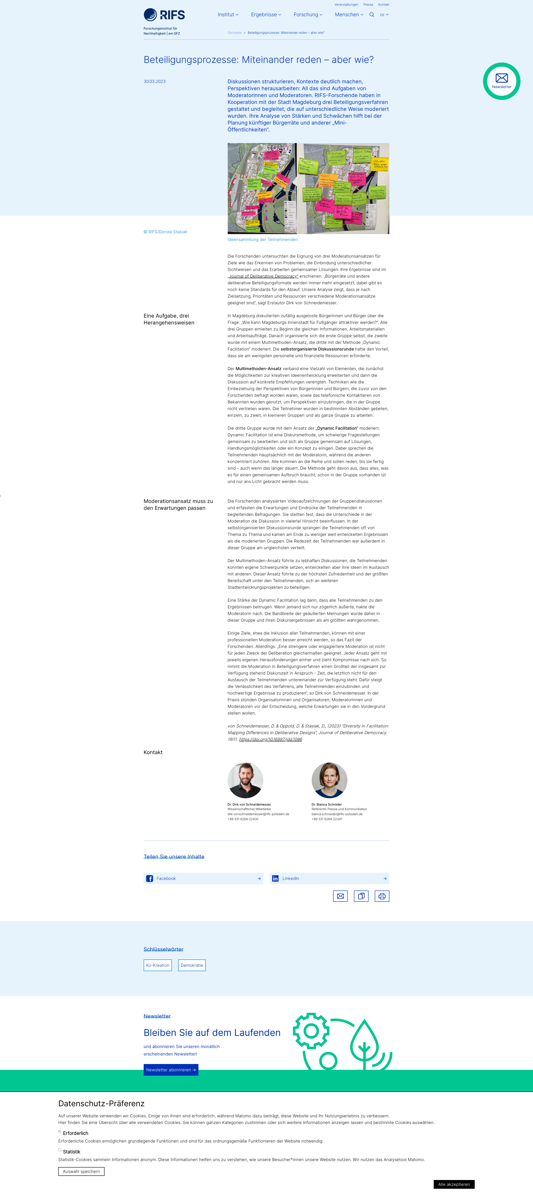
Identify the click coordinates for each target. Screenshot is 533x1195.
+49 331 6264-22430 (243, 819)
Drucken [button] (382, 896)
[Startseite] (164, 14)
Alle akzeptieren (454, 1184)
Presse (368, 4)
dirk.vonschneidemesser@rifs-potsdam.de (258, 814)
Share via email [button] (340, 896)
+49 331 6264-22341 (327, 819)
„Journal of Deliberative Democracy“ (263, 276)
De (382, 15)
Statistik (71, 1151)
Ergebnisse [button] (264, 14)
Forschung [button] (306, 14)
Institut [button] (226, 14)
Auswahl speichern (81, 1171)
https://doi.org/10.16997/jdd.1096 (270, 739)
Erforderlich (75, 1133)
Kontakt (383, 4)
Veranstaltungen (346, 4)
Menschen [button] (347, 14)
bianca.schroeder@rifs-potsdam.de (337, 814)
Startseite (235, 33)
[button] (361, 896)
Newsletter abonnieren (168, 1069)
